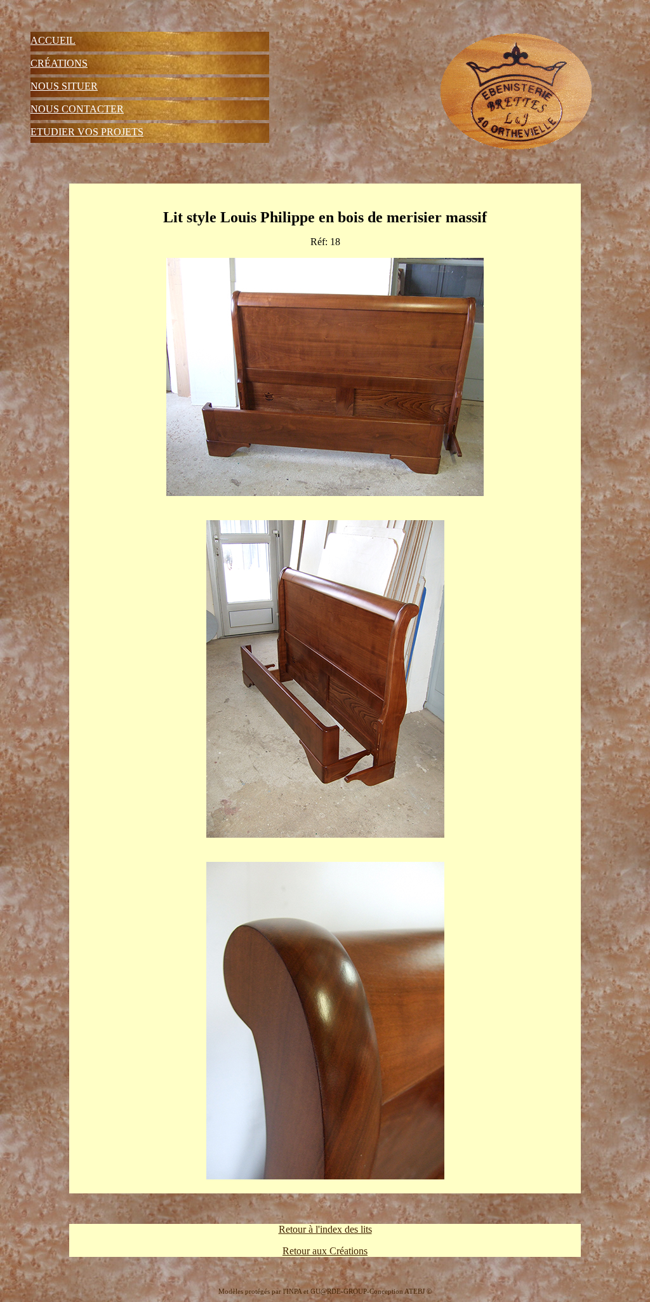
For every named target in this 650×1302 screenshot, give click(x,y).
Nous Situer (64, 86)
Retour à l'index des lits (325, 1229)
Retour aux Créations (325, 1250)
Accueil (53, 40)
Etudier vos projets (86, 131)
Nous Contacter (77, 109)
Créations (59, 63)
